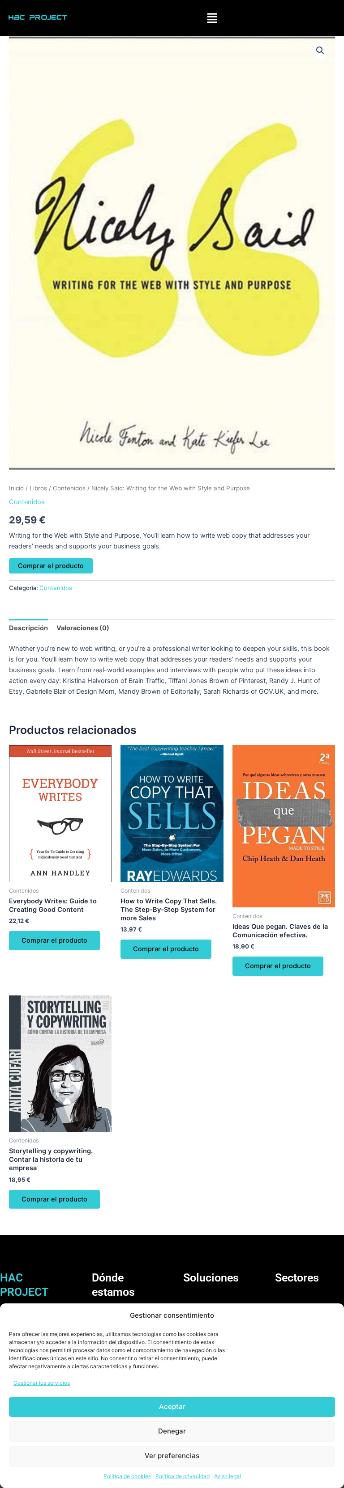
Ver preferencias (172, 1455)
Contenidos (69, 488)
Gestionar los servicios (41, 1382)
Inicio (16, 488)
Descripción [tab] (28, 628)
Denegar (172, 1431)
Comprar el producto (51, 566)
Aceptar (172, 1406)
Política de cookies (127, 1476)
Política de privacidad (182, 1476)
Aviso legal (227, 1476)
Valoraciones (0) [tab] (82, 628)
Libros (38, 488)
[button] (212, 18)
